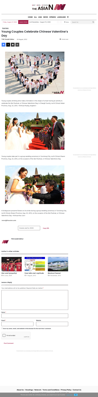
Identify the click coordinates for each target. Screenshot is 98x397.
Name (3, 312)
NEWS (45, 17)
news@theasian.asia (9, 220)
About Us (20, 390)
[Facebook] (3, 45)
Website (38, 320)
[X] (8, 45)
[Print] (17, 45)
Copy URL (46, 228)
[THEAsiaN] (49, 7)
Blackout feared (54, 273)
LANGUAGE (61, 17)
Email (3, 320)
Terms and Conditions (51, 390)
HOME (30, 17)
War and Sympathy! (9, 273)
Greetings (29, 390)
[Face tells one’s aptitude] (35, 264)
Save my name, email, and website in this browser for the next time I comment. (27, 328)
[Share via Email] (13, 45)
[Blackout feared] (58, 264)
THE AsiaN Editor (7, 39)
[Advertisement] (34, 365)
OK (76, 394)
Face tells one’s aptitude (34, 273)
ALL (35, 17)
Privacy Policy (66, 390)
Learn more (69, 394)
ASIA (40, 17)
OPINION (52, 17)
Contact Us (77, 390)
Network (37, 390)
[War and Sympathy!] (11, 264)
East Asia (5, 28)
